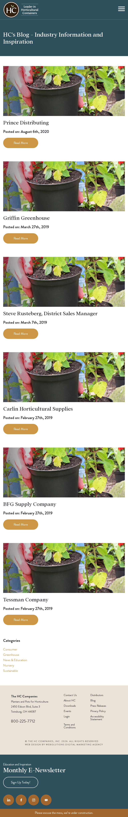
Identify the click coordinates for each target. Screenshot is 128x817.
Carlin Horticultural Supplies (38, 408)
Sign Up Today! (20, 782)
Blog (93, 700)
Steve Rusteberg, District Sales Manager (50, 313)
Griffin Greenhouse (26, 217)
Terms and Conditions (70, 726)
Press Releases (98, 705)
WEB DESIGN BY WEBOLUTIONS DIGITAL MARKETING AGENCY (64, 744)
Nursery (8, 665)
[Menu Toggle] (121, 9)
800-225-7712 (23, 721)
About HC (70, 700)
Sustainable (10, 670)
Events (67, 711)
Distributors (96, 695)
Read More (21, 142)
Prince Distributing (26, 122)
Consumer (10, 649)
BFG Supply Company (29, 504)
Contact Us (70, 695)
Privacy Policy (98, 711)
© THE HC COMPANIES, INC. (43, 741)
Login (67, 716)
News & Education (15, 660)
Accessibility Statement (97, 718)
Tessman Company (25, 599)
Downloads (70, 705)
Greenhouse (11, 654)
